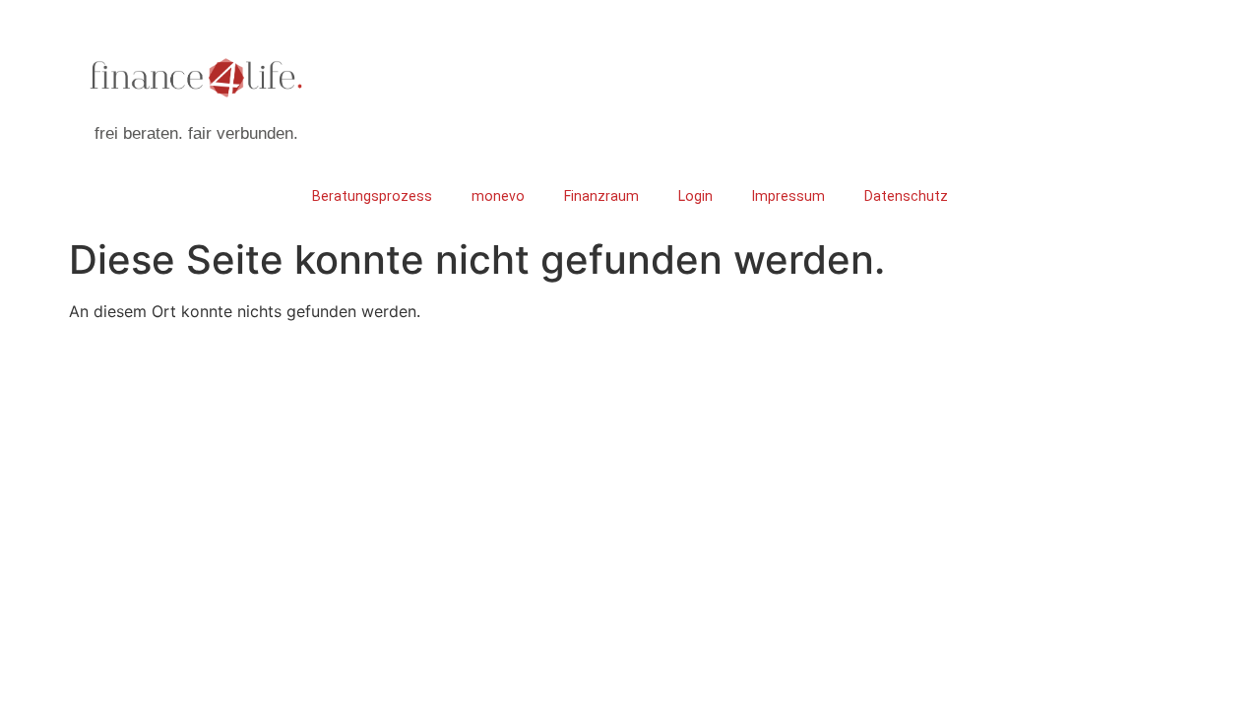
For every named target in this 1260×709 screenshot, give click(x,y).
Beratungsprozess (372, 196)
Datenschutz (906, 196)
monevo (498, 196)
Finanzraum (601, 196)
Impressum (788, 196)
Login (695, 196)
